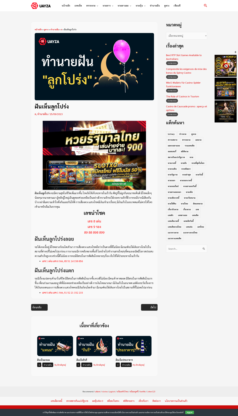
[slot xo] (94, 172)
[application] (96, 5)
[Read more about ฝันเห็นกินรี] (94, 345)
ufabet (98, 391)
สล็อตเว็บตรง (113, 400)
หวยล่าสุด (186, 174)
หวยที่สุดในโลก (198, 163)
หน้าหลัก (66, 5)
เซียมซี (177, 5)
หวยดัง (184, 163)
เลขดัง (170, 215)
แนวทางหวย (173, 232)
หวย (191, 157)
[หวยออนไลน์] (94, 137)
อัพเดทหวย (198, 203)
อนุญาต (189, 412)
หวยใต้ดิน (172, 203)
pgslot (112, 391)
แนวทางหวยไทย (190, 232)
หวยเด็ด (189, 192)
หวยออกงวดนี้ (186, 180)
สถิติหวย (184, 151)
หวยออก (171, 180)
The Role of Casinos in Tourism (182, 96)
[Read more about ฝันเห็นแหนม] (55, 345)
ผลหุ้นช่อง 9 (97, 400)
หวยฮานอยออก (174, 192)
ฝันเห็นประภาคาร (124, 359)
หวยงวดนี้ (172, 163)
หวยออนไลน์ (173, 186)
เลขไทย (200, 226)
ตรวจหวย (90, 5)
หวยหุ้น (139, 5)
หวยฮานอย (123, 5)
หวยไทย (184, 203)
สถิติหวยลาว (128, 400)
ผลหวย (198, 139)
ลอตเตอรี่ (172, 151)
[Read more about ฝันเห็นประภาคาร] (134, 345)
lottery (171, 134)
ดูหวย (193, 134)
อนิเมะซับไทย (122, 391)
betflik (143, 391)
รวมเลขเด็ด (189, 145)
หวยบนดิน (172, 168)
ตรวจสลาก (172, 139)
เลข (197, 209)
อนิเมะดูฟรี (134, 391)
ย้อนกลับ (37, 307)
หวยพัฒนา (186, 168)
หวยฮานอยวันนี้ (189, 186)
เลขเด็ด (78, 5)
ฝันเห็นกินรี (81, 359)
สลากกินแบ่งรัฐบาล (176, 157)
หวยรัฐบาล (173, 174)
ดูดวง (166, 5)
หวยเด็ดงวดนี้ (173, 197)
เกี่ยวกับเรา (143, 400)
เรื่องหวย (187, 209)
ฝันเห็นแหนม (43, 359)
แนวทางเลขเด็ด (174, 238)
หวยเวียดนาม (189, 197)
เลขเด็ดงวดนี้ (173, 221)
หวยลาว (107, 5)
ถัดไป (153, 307)
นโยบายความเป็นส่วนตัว (176, 400)
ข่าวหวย (182, 134)
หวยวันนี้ (199, 174)
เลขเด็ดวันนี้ (189, 221)
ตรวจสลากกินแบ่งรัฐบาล (77, 400)
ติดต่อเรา (156, 400)
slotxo (105, 391)
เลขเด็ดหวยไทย (174, 226)
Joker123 (151, 391)
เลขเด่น (189, 226)
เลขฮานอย (182, 215)
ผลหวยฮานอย (174, 145)
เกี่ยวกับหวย (173, 209)
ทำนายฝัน (155, 5)
